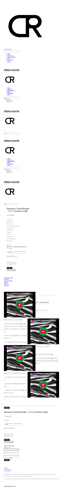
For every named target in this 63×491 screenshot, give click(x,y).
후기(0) (6, 282)
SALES (8, 61)
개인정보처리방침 (7, 469)
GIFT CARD (10, 60)
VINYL (8, 54)
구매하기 (7, 407)
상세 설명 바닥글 (8, 281)
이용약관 (6, 468)
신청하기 (7, 460)
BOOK (8, 58)
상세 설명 (6, 279)
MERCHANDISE (11, 57)
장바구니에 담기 (8, 441)
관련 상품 (6, 285)
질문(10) (6, 284)
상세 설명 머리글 (8, 277)
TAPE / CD (10, 55)
